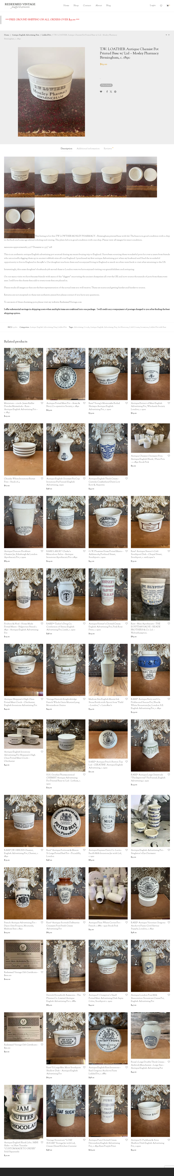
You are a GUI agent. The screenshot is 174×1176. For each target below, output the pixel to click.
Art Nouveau (122, 327)
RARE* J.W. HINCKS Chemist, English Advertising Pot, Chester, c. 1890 (21, 853)
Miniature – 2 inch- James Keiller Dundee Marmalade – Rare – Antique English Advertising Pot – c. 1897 (21, 408)
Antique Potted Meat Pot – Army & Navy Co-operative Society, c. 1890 (63, 405)
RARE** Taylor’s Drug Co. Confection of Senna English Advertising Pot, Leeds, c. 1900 (60, 627)
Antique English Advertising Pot (103, 327)
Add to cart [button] (8, 416)
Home (66, 5)
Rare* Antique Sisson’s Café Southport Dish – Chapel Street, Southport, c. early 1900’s (146, 554)
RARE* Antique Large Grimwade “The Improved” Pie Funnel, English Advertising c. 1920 (148, 778)
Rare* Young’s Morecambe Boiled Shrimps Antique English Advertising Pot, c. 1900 (104, 406)
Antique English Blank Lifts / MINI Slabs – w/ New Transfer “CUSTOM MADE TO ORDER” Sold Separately (21, 1147)
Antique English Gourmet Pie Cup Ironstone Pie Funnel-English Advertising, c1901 (63, 482)
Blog (108, 5)
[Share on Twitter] (111, 91)
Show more (18, 416)
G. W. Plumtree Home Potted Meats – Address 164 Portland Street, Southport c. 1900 (106, 554)
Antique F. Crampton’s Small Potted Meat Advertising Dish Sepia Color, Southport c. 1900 (106, 998)
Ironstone (144, 327)
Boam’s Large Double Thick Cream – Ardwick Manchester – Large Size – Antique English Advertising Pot (148, 1065)
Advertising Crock (81, 327)
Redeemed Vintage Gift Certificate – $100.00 (21, 974)
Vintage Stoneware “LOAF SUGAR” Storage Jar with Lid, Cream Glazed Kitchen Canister (61, 1143)
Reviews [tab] (108, 148)
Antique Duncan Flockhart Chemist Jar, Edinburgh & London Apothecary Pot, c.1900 (20, 554)
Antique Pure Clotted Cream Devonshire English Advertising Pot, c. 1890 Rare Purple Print (104, 1143)
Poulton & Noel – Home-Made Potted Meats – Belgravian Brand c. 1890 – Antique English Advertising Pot (21, 628)
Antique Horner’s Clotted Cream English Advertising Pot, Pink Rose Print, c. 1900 (105, 627)
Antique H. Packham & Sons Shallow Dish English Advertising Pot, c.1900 (147, 1143)
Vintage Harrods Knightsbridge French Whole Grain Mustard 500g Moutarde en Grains (63, 702)
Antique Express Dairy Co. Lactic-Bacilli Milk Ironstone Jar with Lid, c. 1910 (105, 853)
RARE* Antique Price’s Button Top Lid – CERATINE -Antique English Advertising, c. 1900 (106, 765)
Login (153, 5)
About (98, 5)
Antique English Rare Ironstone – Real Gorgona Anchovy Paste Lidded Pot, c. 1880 (105, 1070)
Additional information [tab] (88, 148)
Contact (87, 5)
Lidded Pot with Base (157, 327)
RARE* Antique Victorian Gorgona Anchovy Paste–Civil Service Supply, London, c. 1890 (148, 925)
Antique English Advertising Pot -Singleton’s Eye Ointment (147, 852)
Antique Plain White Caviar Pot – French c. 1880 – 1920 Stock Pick (105, 924)
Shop (76, 5)
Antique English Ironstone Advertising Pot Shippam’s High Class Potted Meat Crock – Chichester (19, 756)
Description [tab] (66, 148)
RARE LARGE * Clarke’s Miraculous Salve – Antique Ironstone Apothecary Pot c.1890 (61, 554)
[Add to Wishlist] (102, 92)
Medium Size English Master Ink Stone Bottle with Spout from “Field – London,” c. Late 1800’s (106, 702)
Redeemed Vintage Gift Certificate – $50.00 (21, 1046)
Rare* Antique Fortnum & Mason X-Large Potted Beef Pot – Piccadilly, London (63, 853)
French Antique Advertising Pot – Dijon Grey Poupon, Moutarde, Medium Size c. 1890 (20, 925)
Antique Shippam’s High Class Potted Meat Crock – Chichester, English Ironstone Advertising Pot (20, 702)
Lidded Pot (46, 35)
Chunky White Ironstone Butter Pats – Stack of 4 (19, 480)
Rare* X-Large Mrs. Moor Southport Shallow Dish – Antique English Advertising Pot (63, 1070)
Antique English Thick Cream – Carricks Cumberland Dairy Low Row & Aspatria (104, 482)
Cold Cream (134, 327)
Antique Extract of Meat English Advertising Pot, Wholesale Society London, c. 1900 (148, 406)
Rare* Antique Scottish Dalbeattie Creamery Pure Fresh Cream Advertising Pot (62, 925)
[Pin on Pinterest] (115, 91)
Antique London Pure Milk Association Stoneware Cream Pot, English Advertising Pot (147, 998)
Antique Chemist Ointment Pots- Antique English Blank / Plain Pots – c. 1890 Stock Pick (148, 459)
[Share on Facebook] (107, 91)
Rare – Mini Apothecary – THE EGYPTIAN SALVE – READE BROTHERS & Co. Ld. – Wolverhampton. (145, 628)
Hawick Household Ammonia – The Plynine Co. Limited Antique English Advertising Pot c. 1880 (63, 998)
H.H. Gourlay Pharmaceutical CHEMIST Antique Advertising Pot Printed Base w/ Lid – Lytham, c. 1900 (63, 779)
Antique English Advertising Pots (25, 35)
